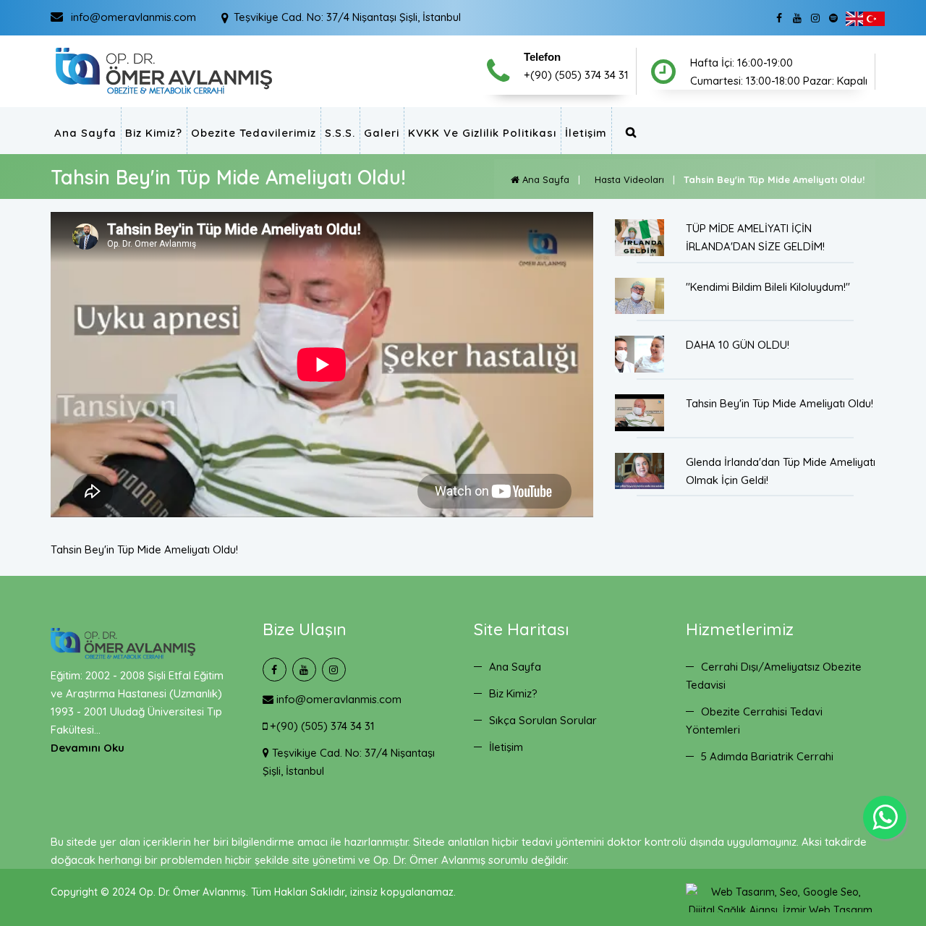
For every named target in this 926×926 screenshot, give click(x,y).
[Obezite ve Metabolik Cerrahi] (163, 70)
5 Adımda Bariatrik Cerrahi (767, 756)
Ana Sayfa (85, 133)
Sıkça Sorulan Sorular (543, 720)
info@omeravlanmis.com (337, 699)
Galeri (381, 133)
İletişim (586, 133)
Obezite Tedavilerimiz (253, 133)
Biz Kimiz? (153, 133)
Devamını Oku (87, 748)
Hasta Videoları (626, 179)
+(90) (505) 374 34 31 (321, 726)
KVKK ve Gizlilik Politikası (482, 133)
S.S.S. (340, 133)
